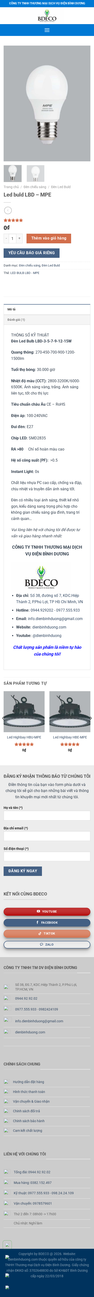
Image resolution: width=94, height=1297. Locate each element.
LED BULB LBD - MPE (24, 273)
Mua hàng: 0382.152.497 (33, 1183)
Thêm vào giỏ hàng (49, 238)
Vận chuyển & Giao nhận (31, 1101)
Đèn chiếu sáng (35, 187)
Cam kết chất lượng (27, 1131)
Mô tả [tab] (11, 309)
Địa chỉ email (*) (16, 828)
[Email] (9, 1261)
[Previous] (11, 103)
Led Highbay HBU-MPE (24, 737)
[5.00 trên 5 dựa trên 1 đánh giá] (47, 220)
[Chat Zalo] (9, 1275)
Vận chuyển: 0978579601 (33, 1203)
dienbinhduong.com (49, 627)
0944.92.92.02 (26, 999)
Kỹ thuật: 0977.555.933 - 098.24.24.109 (44, 1193)
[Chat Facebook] (9, 1287)
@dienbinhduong (47, 635)
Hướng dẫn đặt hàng (28, 1082)
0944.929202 (42, 610)
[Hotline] (9, 1245)
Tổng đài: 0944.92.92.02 (32, 1172)
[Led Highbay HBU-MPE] (24, 711)
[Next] (82, 103)
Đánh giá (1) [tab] (16, 319)
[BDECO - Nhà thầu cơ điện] (47, 15)
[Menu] (47, 30)
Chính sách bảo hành (29, 1121)
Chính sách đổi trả (26, 1111)
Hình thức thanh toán (29, 1092)
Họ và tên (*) (13, 808)
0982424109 (48, 1009)
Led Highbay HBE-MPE (70, 737)
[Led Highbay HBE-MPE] (69, 711)
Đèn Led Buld (61, 187)
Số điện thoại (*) (16, 849)
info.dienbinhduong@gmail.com (55, 618)
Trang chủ (11, 187)
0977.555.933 (68, 610)
